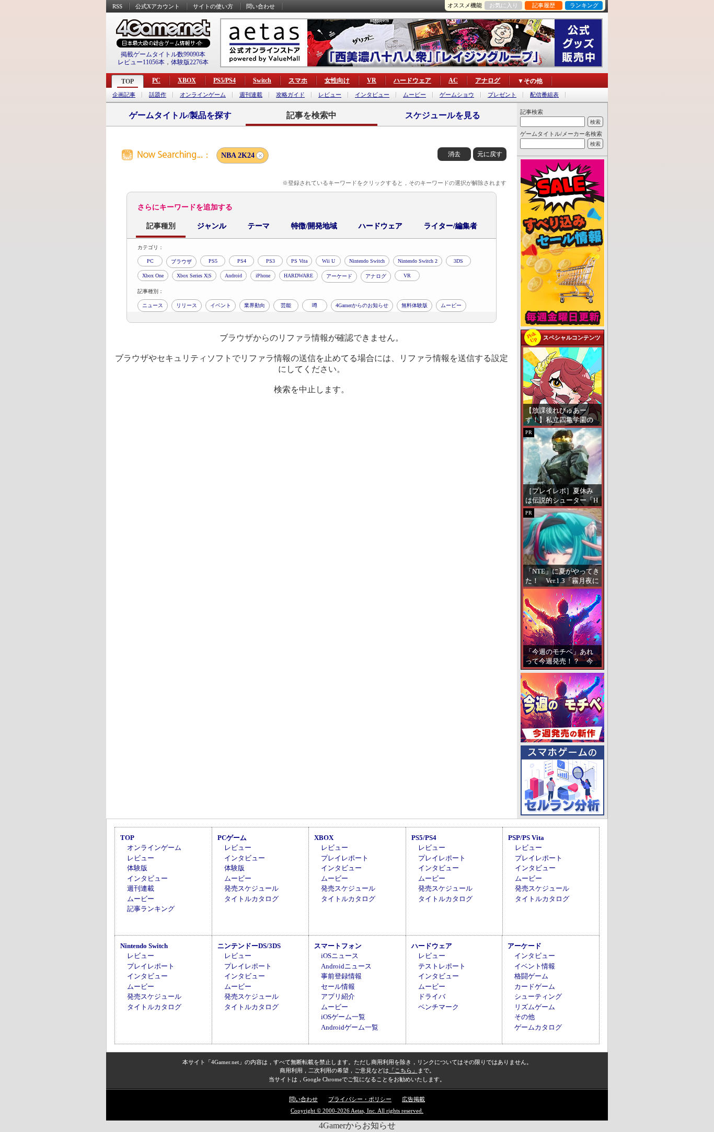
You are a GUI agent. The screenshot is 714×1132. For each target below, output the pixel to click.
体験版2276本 (190, 62)
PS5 (213, 261)
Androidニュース (346, 966)
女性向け (337, 80)
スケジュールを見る (442, 115)
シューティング (538, 996)
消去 (454, 154)
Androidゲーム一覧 (349, 1027)
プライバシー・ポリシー (359, 1099)
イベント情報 (534, 966)
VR (371, 80)
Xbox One (153, 275)
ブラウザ (181, 261)
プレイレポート (344, 858)
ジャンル (211, 226)
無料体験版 (414, 305)
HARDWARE (298, 275)
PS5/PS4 (224, 80)
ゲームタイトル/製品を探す (180, 115)
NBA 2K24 (238, 155)
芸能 (286, 305)
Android (233, 275)
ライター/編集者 (450, 226)
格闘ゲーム (531, 976)
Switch (262, 80)
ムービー (414, 95)
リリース (186, 305)
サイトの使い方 (213, 6)
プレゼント (502, 95)
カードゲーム (534, 986)
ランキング (584, 5)
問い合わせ (260, 6)
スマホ (298, 80)
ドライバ (431, 996)
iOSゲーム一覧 (343, 1017)
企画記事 (123, 95)
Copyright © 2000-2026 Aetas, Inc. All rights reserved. (357, 1110)
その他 (524, 1017)
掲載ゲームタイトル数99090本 (163, 54)
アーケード (339, 276)
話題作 (157, 95)
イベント (220, 305)
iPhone (263, 275)
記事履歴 (543, 5)
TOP (127, 81)
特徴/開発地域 (314, 226)
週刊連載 (250, 95)
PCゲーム (232, 838)
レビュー (329, 95)
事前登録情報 (341, 976)
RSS (117, 6)
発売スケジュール (251, 888)
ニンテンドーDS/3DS (249, 946)
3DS (458, 261)
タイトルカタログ (251, 899)
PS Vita (299, 261)
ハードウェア (412, 80)
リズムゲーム (534, 1007)
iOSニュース (340, 956)
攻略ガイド (290, 95)
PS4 (241, 261)
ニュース (152, 305)
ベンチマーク (438, 1007)
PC (156, 80)
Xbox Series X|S (194, 275)
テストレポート (442, 966)
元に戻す (489, 154)
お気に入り (503, 5)
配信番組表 (544, 95)
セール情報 (338, 986)
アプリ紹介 (338, 996)
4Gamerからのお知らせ (362, 305)
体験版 (137, 868)
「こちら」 (403, 1070)
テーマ (259, 226)
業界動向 (254, 305)
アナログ (487, 80)
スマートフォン (338, 946)
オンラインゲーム (203, 95)
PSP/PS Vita (526, 838)
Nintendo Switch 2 (417, 261)
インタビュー (372, 95)
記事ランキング (151, 909)
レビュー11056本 (141, 62)
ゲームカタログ (538, 1027)
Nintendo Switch (367, 261)
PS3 (270, 261)
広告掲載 (413, 1099)
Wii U (328, 261)
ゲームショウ (457, 95)
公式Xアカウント (157, 6)
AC (453, 80)
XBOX (187, 80)
